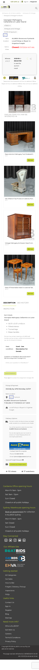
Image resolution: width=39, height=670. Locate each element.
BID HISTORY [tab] (23, 303)
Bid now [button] (30, 160)
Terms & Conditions (12, 638)
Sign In (25, 2)
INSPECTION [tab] (8, 309)
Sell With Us (10, 630)
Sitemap (8, 618)
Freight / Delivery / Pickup (15, 587)
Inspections (9, 591)
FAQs (7, 594)
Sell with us (15, 2)
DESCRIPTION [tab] (9, 303)
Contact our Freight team (18, 464)
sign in (9, 378)
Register (33, 2)
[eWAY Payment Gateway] (13, 77)
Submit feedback (10, 373)
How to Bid (9, 583)
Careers (8, 634)
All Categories (10, 575)
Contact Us (9, 602)
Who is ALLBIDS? (12, 626)
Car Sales (8, 579)
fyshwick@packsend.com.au (22, 456)
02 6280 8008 (18, 454)
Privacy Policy (10, 641)
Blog (7, 614)
